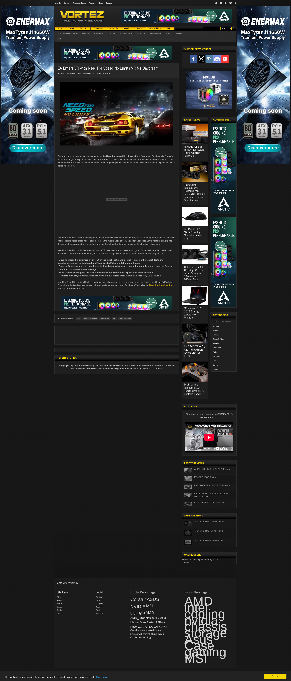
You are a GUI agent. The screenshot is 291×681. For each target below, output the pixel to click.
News (101, 3)
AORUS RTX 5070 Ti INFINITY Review (212, 469)
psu (140, 637)
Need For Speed (90, 318)
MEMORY (86, 33)
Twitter (98, 600)
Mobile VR (105, 318)
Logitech (146, 634)
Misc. (215, 361)
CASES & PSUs (126, 33)
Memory (216, 326)
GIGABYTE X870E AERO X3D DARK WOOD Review (211, 494)
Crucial (133, 637)
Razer (134, 626)
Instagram (99, 603)
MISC (59, 39)
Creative (134, 630)
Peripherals (217, 348)
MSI (149, 606)
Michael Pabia (69, 73)
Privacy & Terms (79, 3)
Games (215, 365)
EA (78, 318)
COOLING (112, 33)
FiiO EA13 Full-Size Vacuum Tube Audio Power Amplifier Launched (194, 151)
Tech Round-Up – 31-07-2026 (209, 531)
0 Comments (85, 74)
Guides (215, 369)
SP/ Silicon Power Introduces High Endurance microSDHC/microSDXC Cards (124, 368)
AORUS (163, 626)
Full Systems (217, 356)
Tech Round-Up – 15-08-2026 (209, 521)
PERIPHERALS (155, 33)
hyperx (161, 634)
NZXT (154, 634)
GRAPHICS (98, 33)
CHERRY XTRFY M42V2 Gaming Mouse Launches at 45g (194, 233)
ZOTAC (142, 626)
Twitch (98, 610)
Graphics (216, 330)
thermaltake (146, 630)
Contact (67, 3)
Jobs (58, 613)
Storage (216, 343)
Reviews (92, 3)
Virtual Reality (125, 318)
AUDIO (168, 33)
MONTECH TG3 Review (205, 477)
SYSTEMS (180, 33)
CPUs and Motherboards (222, 322)
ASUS (153, 599)
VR (114, 318)
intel (154, 617)
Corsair (138, 599)
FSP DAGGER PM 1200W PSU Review (212, 485)
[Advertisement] (116, 335)
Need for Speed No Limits (162, 285)
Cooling (215, 335)
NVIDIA (138, 606)
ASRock (160, 622)
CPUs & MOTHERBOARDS (67, 33)
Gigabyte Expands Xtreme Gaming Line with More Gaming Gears (91, 365)
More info (101, 677)
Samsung (135, 634)
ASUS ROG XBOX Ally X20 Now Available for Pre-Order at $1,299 (194, 351)
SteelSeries (147, 622)
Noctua (157, 630)
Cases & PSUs (218, 339)
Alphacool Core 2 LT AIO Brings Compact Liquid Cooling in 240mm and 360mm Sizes (194, 273)
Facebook (99, 597)
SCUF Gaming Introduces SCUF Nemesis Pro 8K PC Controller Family (194, 389)
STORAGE (141, 33)
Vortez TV (99, 613)
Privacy (59, 597)
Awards (58, 3)
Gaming (109, 3)
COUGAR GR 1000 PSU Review (209, 502)
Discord (98, 607)
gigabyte (137, 612)
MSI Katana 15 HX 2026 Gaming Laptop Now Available (193, 313)
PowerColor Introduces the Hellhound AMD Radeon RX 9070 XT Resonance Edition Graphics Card (194, 192)
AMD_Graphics (140, 618)
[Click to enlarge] (116, 83)
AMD (150, 612)
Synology (146, 637)
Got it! (275, 676)
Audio (215, 352)
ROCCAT (153, 626)
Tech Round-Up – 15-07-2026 (208, 540)
